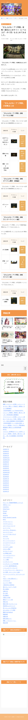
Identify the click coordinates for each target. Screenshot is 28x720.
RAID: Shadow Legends (9, 517)
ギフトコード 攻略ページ (23, 205)
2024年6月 (6, 481)
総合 (11, 40)
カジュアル (6, 538)
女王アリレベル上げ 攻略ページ (23, 141)
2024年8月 (6, 476)
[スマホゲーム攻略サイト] (11, 9)
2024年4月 (6, 485)
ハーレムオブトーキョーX (10, 568)
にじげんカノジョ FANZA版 (10, 563)
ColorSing (6, 507)
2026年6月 (6, 451)
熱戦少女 (5, 601)
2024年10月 (6, 472)
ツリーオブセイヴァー (9, 555)
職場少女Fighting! (8, 612)
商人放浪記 (6, 589)
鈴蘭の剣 (5, 616)
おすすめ (5, 536)
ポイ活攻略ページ (22, 249)
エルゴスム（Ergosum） (9, 530)
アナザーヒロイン (8, 523)
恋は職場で (6, 595)
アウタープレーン (8, 521)
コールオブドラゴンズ (9, 542)
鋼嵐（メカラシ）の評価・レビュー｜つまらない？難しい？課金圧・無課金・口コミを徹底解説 (14, 406)
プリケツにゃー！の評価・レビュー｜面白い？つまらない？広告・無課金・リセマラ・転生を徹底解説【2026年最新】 (14, 419)
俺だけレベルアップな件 (9, 587)
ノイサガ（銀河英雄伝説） (10, 566)
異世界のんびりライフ (9, 606)
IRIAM (4, 513)
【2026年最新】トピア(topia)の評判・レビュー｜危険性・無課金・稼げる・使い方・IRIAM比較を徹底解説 (14, 412)
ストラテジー (6, 545)
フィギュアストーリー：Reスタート (13, 570)
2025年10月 (6, 459)
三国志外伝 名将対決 (8, 585)
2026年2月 (6, 455)
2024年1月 (6, 491)
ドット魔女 (6, 559)
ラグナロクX (6, 580)
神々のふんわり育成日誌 (9, 608)
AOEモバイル (6, 504)
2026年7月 (6, 449)
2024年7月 (6, 478)
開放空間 (5, 622)
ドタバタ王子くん (8, 557)
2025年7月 (6, 464)
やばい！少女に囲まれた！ (10, 578)
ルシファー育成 (7, 582)
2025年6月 (6, 466)
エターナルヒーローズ (9, 526)
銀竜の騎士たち (7, 618)
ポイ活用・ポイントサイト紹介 (11, 572)
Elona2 (5, 511)
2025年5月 (6, 468)
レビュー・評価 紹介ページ (23, 262)
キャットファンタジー (9, 540)
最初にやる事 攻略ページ (23, 154)
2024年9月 (6, 474)
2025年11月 (6, 457)
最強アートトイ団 (8, 599)
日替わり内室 (6, 597)
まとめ (13, 38)
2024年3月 (6, 487)
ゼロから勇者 (6, 549)
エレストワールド (8, 532)
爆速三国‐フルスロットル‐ (10, 604)
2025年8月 (6, 462)
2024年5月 (6, 483)
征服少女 (5, 591)
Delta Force (6, 509)
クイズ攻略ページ (22, 300)
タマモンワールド (8, 551)
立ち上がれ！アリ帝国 (22, 38)
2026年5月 (6, 453)
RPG (4, 519)
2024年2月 (6, 489)
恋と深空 (5, 593)
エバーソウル (6, 528)
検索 (2, 365)
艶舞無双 (5, 614)
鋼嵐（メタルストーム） (9, 620)
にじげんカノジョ (8, 561)
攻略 (16, 38)
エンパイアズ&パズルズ (9, 534)
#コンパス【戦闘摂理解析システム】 (13, 502)
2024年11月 (6, 470)
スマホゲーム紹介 (8, 547)
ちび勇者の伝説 (7, 553)
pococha (5, 515)
